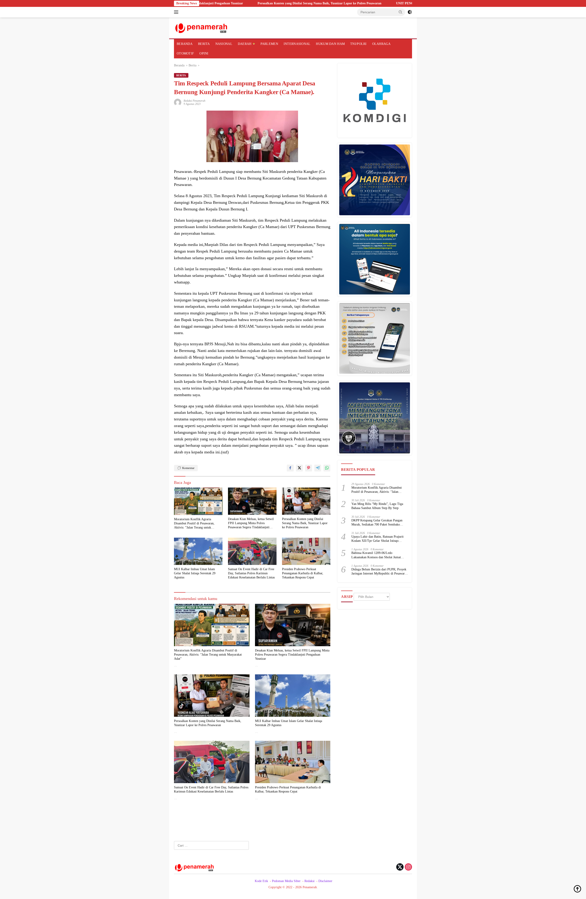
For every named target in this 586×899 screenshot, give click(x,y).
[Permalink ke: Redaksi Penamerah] (177, 102)
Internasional (297, 44)
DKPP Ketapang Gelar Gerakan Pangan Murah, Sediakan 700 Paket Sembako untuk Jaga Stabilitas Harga (376, 523)
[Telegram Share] (317, 468)
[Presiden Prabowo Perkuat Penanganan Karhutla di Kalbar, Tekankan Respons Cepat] (306, 551)
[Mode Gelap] (409, 12)
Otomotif (185, 53)
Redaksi (309, 881)
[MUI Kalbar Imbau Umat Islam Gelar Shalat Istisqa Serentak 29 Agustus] (198, 551)
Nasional (223, 44)
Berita (204, 44)
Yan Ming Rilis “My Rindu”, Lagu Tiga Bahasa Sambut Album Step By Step (377, 506)
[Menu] (177, 12)
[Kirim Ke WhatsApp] (326, 468)
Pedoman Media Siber (286, 881)
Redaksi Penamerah (194, 100)
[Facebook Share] (290, 468)
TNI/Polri (358, 44)
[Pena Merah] (201, 27)
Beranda (185, 44)
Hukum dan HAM (330, 44)
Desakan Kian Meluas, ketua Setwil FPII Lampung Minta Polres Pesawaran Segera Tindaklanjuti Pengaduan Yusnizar (251, 523)
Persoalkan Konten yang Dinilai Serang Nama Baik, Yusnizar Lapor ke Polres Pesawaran (268, 3)
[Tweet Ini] (299, 468)
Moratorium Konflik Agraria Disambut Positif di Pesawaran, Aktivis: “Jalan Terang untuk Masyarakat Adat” (194, 524)
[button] (400, 12)
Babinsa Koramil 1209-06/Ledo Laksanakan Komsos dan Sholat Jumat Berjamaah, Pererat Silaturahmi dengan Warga (376, 555)
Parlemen (269, 44)
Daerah (245, 44)
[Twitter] (400, 867)
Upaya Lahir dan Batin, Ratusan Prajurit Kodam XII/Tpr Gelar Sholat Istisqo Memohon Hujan (377, 539)
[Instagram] (408, 867)
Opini (203, 53)
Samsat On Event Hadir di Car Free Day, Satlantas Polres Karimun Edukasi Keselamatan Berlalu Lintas (251, 573)
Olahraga (381, 44)
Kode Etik (261, 881)
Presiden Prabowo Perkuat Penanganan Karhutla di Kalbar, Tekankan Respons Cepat (302, 573)
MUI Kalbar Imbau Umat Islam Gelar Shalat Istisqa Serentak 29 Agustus (194, 573)
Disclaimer (325, 881)
